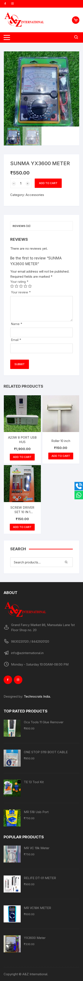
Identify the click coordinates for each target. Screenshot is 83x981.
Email (16, 340)
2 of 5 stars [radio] (16, 286)
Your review (21, 292)
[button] (72, 59)
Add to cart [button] (22, 457)
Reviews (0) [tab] (21, 226)
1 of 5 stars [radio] (12, 286)
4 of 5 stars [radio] (25, 286)
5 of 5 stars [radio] (30, 286)
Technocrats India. (37, 696)
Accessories (35, 195)
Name (16, 324)
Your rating (19, 282)
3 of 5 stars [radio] (21, 286)
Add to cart (48, 183)
